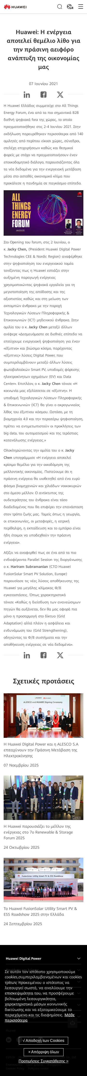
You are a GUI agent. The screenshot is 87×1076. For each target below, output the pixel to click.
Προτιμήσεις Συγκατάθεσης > (43, 1061)
